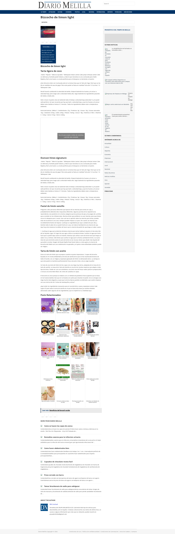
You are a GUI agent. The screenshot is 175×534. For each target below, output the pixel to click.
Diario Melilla (42, 531)
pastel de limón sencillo (48, 57)
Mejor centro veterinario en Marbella (131, 107)
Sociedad (107, 187)
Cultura (60, 12)
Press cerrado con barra (54, 475)
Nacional (91, 12)
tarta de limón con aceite (48, 59)
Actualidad (52, 12)
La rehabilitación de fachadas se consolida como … (122, 49)
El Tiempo (43, 12)
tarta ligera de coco (47, 52)
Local (83, 12)
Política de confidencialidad (90, 531)
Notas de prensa (110, 173)
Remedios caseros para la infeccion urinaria (62, 437)
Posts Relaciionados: (47, 61)
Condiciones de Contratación (109, 531)
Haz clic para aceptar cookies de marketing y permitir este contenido (71, 136)
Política (77, 12)
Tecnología (118, 12)
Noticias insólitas (110, 176)
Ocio (106, 180)
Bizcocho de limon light (48, 50)
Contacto (134, 531)
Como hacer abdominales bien (56, 448)
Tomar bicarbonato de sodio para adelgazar (62, 486)
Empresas (108, 158)
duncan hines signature (48, 55)
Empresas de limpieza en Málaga (130, 96)
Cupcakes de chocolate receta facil (58, 462)
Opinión (107, 184)
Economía (68, 12)
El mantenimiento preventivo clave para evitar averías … (121, 115)
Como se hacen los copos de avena (58, 426)
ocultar (52, 47)
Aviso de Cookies (125, 531)
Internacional (101, 12)
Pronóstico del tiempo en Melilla (117, 30)
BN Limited (54, 504)
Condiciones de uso (75, 531)
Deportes (110, 12)
